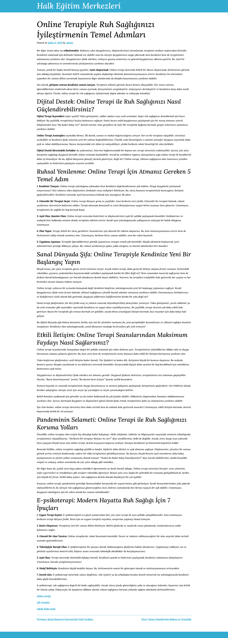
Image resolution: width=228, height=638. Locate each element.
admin (69, 42)
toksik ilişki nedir (46, 608)
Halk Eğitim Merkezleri (79, 6)
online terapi (44, 596)
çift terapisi (43, 602)
